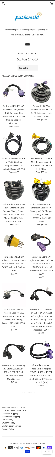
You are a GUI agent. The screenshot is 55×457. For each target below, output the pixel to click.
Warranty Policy (8, 423)
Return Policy (7, 420)
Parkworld (26, 443)
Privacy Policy (8, 429)
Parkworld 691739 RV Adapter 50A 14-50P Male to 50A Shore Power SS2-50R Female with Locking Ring (14, 264)
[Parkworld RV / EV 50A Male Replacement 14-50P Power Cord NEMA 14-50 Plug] (41, 144)
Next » (32, 393)
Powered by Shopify (38, 443)
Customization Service (11, 426)
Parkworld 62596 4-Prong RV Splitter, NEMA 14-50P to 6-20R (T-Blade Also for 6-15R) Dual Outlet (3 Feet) (13, 372)
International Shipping (11, 416)
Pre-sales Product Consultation (15, 407)
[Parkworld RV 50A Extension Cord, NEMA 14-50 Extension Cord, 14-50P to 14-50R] (41, 91)
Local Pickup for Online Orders (15, 410)
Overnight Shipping (10, 413)
